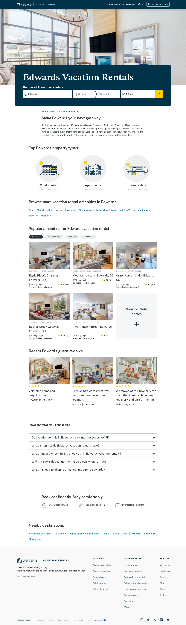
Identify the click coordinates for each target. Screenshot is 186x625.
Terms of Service (64, 620)
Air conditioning (141, 210)
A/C (128, 210)
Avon (106, 533)
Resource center (131, 595)
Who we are (165, 565)
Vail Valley (60, 533)
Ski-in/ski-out (86, 210)
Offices (163, 595)
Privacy (51, 620)
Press (162, 589)
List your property (132, 565)
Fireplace (46, 215)
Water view (102, 210)
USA (52, 111)
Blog (162, 583)
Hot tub (72, 237)
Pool (31, 210)
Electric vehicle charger (49, 210)
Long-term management (135, 589)
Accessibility (78, 620)
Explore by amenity (102, 565)
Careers (163, 577)
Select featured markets (135, 583)
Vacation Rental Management (121, 4)
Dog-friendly (54, 237)
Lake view (70, 210)
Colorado (62, 111)
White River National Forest (84, 533)
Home (45, 111)
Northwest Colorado (40, 533)
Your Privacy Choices (95, 620)
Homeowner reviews (133, 571)
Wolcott (136, 533)
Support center (100, 577)
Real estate (129, 601)
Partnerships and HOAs (135, 577)
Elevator (33, 215)
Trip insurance (100, 583)
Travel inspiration (101, 571)
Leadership (165, 571)
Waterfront (117, 210)
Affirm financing (101, 589)
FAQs (126, 607)
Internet (88, 237)
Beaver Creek (120, 533)
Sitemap (41, 620)
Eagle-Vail (149, 533)
